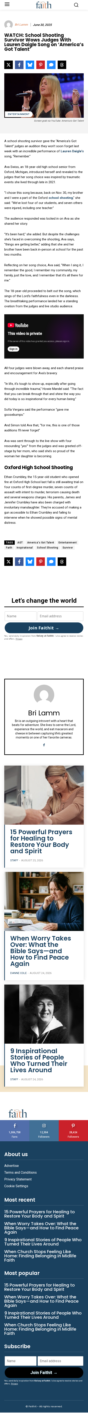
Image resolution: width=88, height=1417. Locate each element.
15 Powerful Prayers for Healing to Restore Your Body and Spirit (41, 841)
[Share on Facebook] (19, 65)
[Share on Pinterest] (40, 65)
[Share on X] (8, 65)
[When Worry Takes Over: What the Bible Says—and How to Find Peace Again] (44, 901)
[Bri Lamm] (9, 24)
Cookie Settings (16, 1186)
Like (14, 1121)
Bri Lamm (21, 24)
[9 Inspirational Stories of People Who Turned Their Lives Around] (44, 1014)
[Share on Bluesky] (30, 65)
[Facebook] (44, 744)
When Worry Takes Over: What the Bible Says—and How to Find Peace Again (40, 951)
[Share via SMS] (51, 65)
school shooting (60, 198)
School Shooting (47, 547)
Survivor (68, 547)
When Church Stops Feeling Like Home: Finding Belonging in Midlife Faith (40, 1256)
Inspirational (25, 547)
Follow (44, 1121)
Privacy (19, 638)
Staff (14, 860)
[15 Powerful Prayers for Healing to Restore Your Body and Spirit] (44, 795)
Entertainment (19, 114)
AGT (20, 542)
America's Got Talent (40, 542)
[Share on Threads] (62, 65)
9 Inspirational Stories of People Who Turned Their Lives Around (38, 1060)
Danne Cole (18, 973)
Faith (9, 547)
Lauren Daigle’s (72, 151)
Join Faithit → (44, 628)
